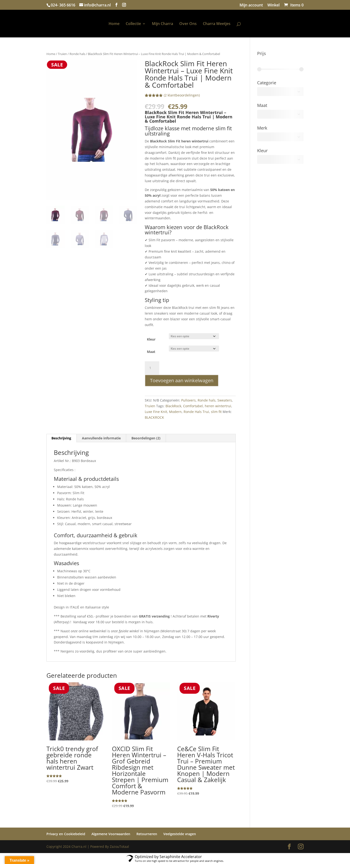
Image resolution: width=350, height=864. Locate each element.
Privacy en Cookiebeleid (65, 834)
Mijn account (251, 5)
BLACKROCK (154, 417)
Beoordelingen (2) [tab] (145, 438)
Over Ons (210, 24)
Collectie (111, 24)
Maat (151, 351)
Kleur (151, 339)
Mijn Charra (140, 24)
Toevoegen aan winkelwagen (181, 380)
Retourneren (146, 834)
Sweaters (224, 400)
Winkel (273, 5)
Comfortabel (193, 406)
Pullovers (188, 400)
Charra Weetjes (239, 24)
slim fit (216, 411)
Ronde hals (77, 54)
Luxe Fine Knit (156, 411)
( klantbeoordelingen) (182, 95)
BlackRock (173, 406)
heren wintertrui (218, 406)
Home (91, 24)
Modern (175, 411)
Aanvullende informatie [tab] (101, 438)
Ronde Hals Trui (196, 411)
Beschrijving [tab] (61, 438)
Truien (62, 54)
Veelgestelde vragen (179, 834)
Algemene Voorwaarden (110, 834)
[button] (129, 67)
